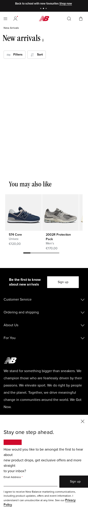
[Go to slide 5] (55, 253)
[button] (15, 18)
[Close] (82, 421)
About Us (11, 325)
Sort (38, 54)
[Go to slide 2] (44, 9)
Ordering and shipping (21, 312)
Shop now (65, 3)
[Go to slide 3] (46, 9)
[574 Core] (23, 212)
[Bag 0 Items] (80, 18)
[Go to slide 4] (48, 253)
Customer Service (18, 299)
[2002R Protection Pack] (60, 212)
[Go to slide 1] (41, 9)
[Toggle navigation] (5, 18)
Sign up (63, 282)
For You (10, 338)
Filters (17, 54)
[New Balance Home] (44, 18)
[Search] (69, 18)
